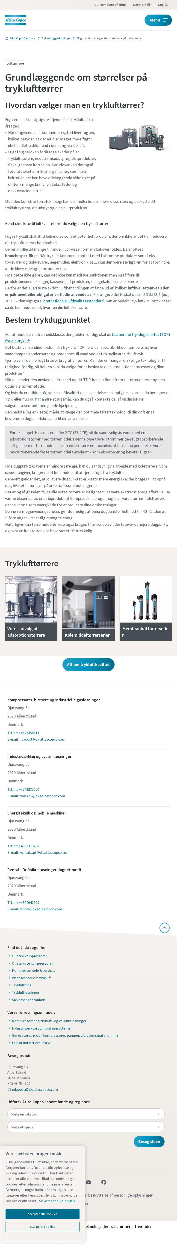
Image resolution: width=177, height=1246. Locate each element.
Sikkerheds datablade (29, 999)
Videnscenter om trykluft (31, 978)
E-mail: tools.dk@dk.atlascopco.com (36, 795)
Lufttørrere (15, 63)
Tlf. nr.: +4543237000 (23, 789)
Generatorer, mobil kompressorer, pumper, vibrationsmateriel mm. (65, 1035)
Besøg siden (149, 1141)
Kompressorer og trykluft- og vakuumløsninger (49, 1020)
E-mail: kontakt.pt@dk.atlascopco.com (38, 852)
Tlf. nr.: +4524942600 (23, 902)
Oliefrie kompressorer (29, 956)
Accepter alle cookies (42, 1214)
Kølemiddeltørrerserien (88, 635)
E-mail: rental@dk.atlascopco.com (34, 909)
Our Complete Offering (110, 5)
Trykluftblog (22, 985)
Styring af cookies (42, 1227)
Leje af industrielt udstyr (31, 1042)
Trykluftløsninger (25, 992)
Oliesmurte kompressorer (32, 963)
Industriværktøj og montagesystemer (42, 1028)
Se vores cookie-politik (57, 1200)
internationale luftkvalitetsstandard (73, 301)
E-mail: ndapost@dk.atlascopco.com (36, 739)
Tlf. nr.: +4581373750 (23, 846)
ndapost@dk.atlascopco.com (35, 1089)
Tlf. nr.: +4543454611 (23, 732)
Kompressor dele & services (33, 970)
